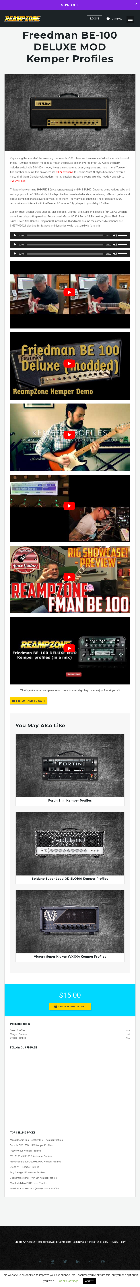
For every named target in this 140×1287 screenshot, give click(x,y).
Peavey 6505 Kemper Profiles (25, 1150)
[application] (70, 235)
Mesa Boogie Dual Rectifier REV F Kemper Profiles (36, 1140)
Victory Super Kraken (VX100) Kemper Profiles (70, 956)
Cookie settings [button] (68, 1281)
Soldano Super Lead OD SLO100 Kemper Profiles (70, 878)
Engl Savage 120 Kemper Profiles (27, 1172)
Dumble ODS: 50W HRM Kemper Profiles (31, 1145)
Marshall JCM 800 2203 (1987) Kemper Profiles (34, 1188)
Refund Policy (100, 1241)
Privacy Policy (118, 1241)
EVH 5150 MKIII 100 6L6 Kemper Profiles (31, 1156)
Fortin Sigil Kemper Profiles (70, 800)
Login (94, 18)
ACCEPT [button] (89, 1281)
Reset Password (47, 1241)
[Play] (15, 235)
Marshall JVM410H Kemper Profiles (28, 1183)
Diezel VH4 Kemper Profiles (24, 1167)
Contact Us (65, 1241)
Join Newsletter (82, 1241)
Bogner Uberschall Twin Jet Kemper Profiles (33, 1177)
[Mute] (115, 235)
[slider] (123, 235)
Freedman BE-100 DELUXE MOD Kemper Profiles (35, 1161)
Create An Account (25, 1241)
